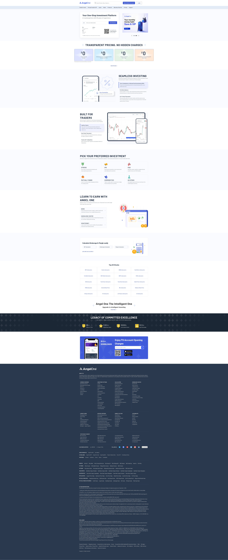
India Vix (134, 463)
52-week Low (117, 421)
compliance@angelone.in (108, 533)
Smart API (119, 454)
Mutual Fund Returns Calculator (120, 402)
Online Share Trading (136, 388)
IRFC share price (83, 435)
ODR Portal (81, 548)
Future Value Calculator (119, 392)
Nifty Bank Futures (95, 465)
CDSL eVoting (136, 546)
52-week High (117, 419)
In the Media (82, 389)
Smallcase (92, 457)
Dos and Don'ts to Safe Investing (103, 544)
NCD (98, 400)
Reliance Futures (113, 465)
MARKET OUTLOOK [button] (118, 413)
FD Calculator (117, 396)
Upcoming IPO (100, 391)
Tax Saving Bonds (101, 408)
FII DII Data (117, 425)
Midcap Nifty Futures (104, 465)
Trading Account (135, 386)
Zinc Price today (109, 475)
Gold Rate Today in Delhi (102, 470)
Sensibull (87, 457)
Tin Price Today (135, 475)
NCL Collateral (130, 546)
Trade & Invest (82, 7)
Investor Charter (113, 546)
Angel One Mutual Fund (93, 478)
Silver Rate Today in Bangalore (106, 473)
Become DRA (100, 416)
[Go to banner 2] (135, 35)
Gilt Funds (123, 480)
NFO (98, 389)
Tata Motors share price (84, 440)
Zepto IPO (134, 421)
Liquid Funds (101, 480)
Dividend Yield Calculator (119, 391)
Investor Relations (83, 391)
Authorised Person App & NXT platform (105, 425)
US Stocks (99, 394)
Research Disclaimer (83, 544)
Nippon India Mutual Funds (140, 478)
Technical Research (83, 421)
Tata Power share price (102, 441)
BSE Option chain (129, 468)
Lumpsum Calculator (118, 388)
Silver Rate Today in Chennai (118, 473)
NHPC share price (101, 437)
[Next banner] (139, 35)
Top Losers (117, 424)
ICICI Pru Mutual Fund (129, 478)
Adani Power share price (119, 437)
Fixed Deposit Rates (125, 454)
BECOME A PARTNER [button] (102, 413)
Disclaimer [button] (81, 520)
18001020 (93, 447)
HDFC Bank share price (102, 435)
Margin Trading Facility (111, 454)
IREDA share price (83, 438)
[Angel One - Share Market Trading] (85, 3)
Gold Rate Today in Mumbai (91, 470)
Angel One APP (89, 454)
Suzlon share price (83, 437)
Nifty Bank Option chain (98, 468)
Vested (100, 457)
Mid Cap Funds (129, 480)
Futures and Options (101, 392)
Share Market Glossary (119, 418)
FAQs (139, 544)
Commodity (100, 399)
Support (131, 7)
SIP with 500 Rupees (101, 388)
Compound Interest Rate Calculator (121, 394)
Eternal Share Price (118, 440)
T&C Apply (143, 544)
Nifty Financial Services (99, 463)
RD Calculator (117, 397)
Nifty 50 (85, 463)
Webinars (81, 392)
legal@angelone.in (110, 537)
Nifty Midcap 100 (115, 463)
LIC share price (135, 441)
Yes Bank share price (83, 441)
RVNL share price (101, 438)
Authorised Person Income (102, 421)
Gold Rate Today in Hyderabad (126, 470)
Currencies (99, 397)
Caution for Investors (102, 548)
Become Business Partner (102, 415)
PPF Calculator (117, 403)
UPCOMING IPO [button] (135, 413)
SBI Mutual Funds (103, 478)
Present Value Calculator (119, 399)
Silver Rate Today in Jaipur (131, 473)
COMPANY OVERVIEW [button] (84, 382)
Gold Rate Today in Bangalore (139, 470)
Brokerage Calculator (119, 383)
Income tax (134, 399)
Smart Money (82, 416)
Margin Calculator (118, 385)
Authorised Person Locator (102, 429)
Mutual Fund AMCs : (83, 478)
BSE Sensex (122, 463)
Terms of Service (108, 540)
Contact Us (82, 388)
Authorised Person (135, 400)
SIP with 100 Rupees (101, 386)
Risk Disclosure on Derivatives (90, 548)
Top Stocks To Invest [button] (85, 434)
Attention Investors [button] (84, 486)
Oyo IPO (133, 418)
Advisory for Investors (122, 546)
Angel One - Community (84, 424)
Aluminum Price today (100, 475)
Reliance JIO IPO (135, 416)
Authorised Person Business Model (104, 424)
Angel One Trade (96, 454)
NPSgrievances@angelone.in (84, 534)
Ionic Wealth (97, 452)
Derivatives (134, 394)
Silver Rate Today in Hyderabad (93, 473)
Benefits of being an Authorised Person (105, 419)
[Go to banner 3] (136, 35)
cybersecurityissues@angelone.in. (113, 536)
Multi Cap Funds (136, 480)
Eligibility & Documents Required (103, 422)
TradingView (105, 457)
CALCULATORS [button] (118, 382)
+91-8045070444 (99, 536)
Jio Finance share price (136, 440)
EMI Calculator (117, 405)
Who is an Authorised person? (103, 418)
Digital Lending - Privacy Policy (92, 546)
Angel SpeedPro (103, 454)
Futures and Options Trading (137, 397)
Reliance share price (135, 435)
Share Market (134, 391)
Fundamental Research (84, 419)
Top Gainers (117, 422)
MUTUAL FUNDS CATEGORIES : (85, 480)
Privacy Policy (100, 540)
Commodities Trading (136, 396)
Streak (96, 457)
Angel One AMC (91, 452)
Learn (100, 7)
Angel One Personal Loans (104, 546)
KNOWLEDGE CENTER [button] (136, 382)
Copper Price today (90, 475)
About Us (82, 386)
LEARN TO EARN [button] (83, 413)
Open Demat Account (129, 3)
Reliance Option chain (120, 468)
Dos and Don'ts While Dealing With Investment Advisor (125, 544)
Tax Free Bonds (100, 403)
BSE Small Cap (129, 463)
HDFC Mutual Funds (120, 478)
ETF (98, 396)
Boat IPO (133, 419)
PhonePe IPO (134, 422)
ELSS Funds (95, 480)
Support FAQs (100, 447)
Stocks (99, 383)
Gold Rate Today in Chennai (114, 470)
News (104, 7)
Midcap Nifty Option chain (109, 468)
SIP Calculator (117, 386)
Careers (81, 394)
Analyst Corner (135, 402)
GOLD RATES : (82, 470)
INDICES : (81, 463)
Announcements (118, 416)
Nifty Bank (91, 463)
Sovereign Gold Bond (101, 406)
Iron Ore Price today (126, 475)
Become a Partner (118, 7)
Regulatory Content (92, 544)
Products (110, 7)
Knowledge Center (83, 415)
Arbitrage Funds (116, 480)
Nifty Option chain (88, 468)
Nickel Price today (117, 475)
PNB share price (118, 438)
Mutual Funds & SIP (92, 7)
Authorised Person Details (102, 427)
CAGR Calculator (118, 389)
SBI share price (100, 440)
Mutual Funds (100, 385)
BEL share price (117, 441)
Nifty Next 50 (107, 463)
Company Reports (83, 422)
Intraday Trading (135, 389)
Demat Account (135, 385)
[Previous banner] (132, 35)
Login (139, 3)
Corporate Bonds (101, 402)
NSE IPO (133, 415)
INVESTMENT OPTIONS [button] (102, 382)
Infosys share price (135, 437)
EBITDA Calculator (118, 400)
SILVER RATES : (82, 473)
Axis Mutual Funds (111, 478)
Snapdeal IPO (134, 424)
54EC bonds (100, 405)
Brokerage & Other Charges (85, 385)
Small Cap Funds (108, 480)
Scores (112, 544)
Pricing (125, 7)
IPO (133, 392)
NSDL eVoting (143, 546)
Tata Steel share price (119, 435)
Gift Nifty (139, 463)
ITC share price (135, 438)
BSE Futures (120, 465)
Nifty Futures (87, 465)
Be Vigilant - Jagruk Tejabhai (85, 425)
